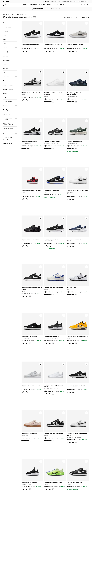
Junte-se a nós (81, 1)
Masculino (42, 4)
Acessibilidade (46, 1)
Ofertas (25, 4)
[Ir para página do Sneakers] (7, 1)
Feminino (49, 4)
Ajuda (75, 1)
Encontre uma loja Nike (55, 1)
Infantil (56, 4)
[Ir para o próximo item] (77, 9)
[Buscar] (81, 4)
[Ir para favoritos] (84, 4)
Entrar (88, 1)
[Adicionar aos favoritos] (40, 23)
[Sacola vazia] (87, 4)
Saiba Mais (58, 8)
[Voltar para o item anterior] (14, 9)
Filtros (75, 17)
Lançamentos (33, 4)
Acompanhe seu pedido (66, 1)
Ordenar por (84, 17)
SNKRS (62, 4)
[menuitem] (25, 5)
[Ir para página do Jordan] (3, 1)
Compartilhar (67, 17)
